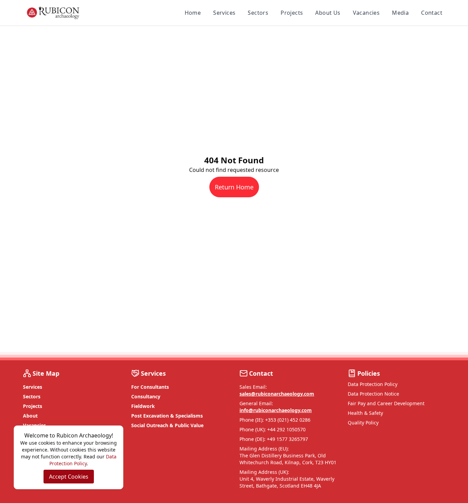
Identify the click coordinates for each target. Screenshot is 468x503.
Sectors (258, 12)
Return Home (234, 187)
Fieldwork (143, 406)
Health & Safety (365, 413)
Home (193, 12)
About (30, 415)
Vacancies (366, 12)
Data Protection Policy (372, 384)
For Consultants (150, 387)
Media (400, 12)
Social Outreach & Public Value (167, 425)
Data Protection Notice (373, 393)
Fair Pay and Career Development (386, 403)
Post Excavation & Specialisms (167, 415)
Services (224, 12)
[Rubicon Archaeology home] (53, 12)
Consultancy (145, 396)
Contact (431, 12)
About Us (327, 12)
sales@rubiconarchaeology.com (276, 393)
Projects (292, 12)
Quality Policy (363, 422)
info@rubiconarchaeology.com (275, 410)
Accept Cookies (68, 476)
